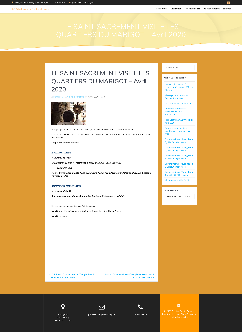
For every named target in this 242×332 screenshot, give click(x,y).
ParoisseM (58, 96)
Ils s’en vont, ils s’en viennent (178, 103)
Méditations (177, 9)
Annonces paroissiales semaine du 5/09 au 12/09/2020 (175, 111)
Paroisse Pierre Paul (30, 9)
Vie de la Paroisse (212, 9)
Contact (227, 9)
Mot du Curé (161, 9)
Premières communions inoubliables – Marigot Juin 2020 (177, 131)
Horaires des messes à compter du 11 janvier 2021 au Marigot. (179, 87)
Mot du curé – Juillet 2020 (177, 180)
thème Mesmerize (179, 317)
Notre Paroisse (193, 9)
